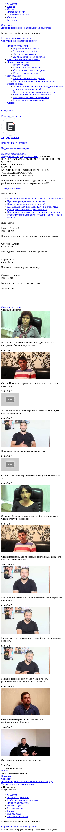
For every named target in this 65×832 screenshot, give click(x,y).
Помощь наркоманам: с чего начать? (26, 204)
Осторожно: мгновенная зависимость (32, 94)
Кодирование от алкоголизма (28, 67)
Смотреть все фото (11, 307)
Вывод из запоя (21, 65)
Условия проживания (18, 14)
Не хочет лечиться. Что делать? (29, 78)
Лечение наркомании (18, 46)
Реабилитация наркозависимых (23, 59)
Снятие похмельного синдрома (29, 70)
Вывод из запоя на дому (25, 73)
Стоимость (12, 17)
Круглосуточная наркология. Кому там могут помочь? (35, 198)
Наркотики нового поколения (28, 100)
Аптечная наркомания (24, 54)
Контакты (12, 20)
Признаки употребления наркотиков (26, 201)
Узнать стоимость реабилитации (18, 784)
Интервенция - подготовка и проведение (34, 81)
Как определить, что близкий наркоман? (34, 92)
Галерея (11, 6)
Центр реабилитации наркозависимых (27, 209)
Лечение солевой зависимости (29, 56)
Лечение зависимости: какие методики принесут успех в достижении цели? (38, 88)
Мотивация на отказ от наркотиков (31, 97)
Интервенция (14, 75)
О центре (12, 3)
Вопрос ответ (31, 156)
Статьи (11, 103)
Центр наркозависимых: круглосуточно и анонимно (34, 212)
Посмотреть (7, 776)
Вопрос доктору (28, 40)
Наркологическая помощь (26, 48)
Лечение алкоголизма (18, 62)
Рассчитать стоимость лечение (17, 38)
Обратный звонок (10, 40)
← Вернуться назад (11, 188)
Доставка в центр (16, 12)
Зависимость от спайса (25, 51)
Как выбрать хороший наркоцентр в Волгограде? (32, 206)
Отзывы (11, 9)
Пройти (5, 770)
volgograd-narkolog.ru (12, 156)
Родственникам (15, 84)
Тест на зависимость (17, 816)
